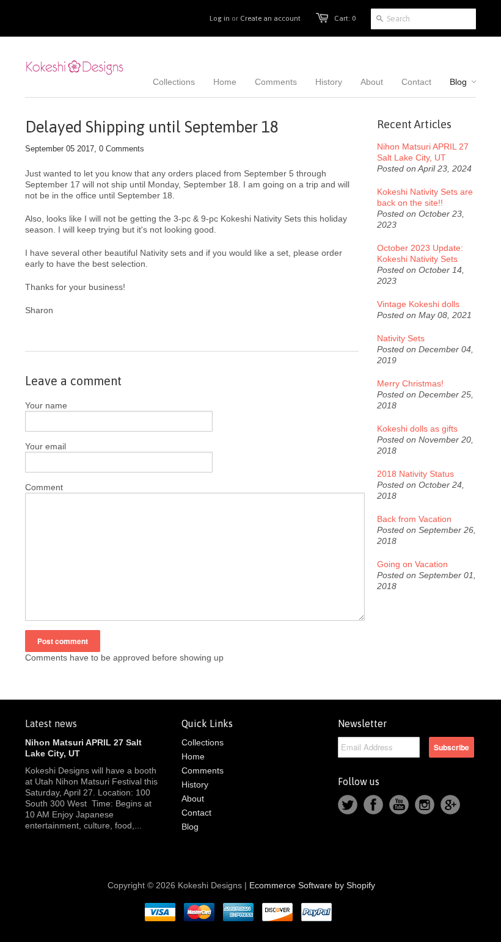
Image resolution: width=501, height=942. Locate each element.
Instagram (424, 804)
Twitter (347, 804)
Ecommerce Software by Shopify (312, 885)
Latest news (51, 723)
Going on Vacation (412, 564)
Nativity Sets (401, 338)
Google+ (450, 804)
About (192, 798)
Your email (45, 446)
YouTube (399, 804)
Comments (202, 770)
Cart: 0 (345, 18)
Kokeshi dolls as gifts (417, 428)
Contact (196, 812)
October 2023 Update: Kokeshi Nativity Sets (420, 253)
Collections (202, 742)
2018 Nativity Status (415, 474)
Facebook (373, 804)
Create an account (270, 18)
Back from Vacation (414, 519)
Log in (220, 18)
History (194, 784)
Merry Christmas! (410, 383)
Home (193, 756)
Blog (190, 826)
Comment (44, 487)
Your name (46, 405)
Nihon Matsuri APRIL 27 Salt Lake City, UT (423, 152)
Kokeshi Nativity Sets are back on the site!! (425, 197)
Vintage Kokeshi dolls (418, 304)
